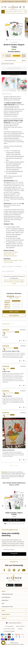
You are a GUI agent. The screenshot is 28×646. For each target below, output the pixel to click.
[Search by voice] (25, 11)
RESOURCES (6, 614)
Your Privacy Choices (9, 628)
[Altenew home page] (13, 7)
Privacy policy (10, 626)
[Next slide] (25, 505)
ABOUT (4, 618)
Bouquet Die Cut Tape (10, 252)
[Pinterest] (14, 571)
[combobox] (14, 11)
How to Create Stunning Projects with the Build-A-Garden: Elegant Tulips (14, 281)
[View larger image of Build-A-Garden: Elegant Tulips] (7, 91)
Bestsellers (5, 600)
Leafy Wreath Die (9, 254)
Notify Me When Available (14, 73)
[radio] (14, 55)
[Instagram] (9, 571)
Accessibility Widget (9, 631)
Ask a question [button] (14, 315)
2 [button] (13, 465)
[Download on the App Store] (10, 585)
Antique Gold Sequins (10, 255)
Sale (3, 603)
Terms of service (20, 626)
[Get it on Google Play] (18, 585)
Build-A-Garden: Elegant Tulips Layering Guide (13, 261)
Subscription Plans (7, 606)
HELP (3, 610)
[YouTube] (23, 571)
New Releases (6, 597)
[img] (5, 329)
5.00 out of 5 (18, 296)
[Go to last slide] (2, 505)
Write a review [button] (14, 311)
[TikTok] (19, 571)
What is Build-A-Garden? (12, 266)
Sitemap (20, 628)
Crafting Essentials (7, 594)
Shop (4, 591)
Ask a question (8, 271)
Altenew (14, 42)
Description (7, 93)
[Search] (3, 11)
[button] (8, 300)
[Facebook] (4, 571)
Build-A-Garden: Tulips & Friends (14, 513)
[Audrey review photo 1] (14, 433)
